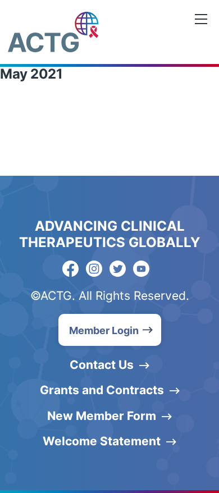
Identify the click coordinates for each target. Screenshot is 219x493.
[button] (109, 330)
